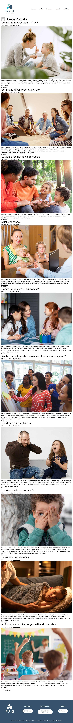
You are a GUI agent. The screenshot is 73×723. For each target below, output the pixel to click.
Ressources (49, 8)
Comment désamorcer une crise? (20, 89)
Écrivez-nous (27, 711)
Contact (57, 8)
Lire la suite (8, 85)
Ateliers (41, 8)
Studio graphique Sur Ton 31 (54, 720)
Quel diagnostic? (11, 221)
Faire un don (62, 711)
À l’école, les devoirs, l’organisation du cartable (28, 624)
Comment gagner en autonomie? (20, 288)
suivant (7, 690)
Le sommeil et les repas (15, 557)
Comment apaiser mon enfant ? (19, 22)
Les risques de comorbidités (18, 490)
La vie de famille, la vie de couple (20, 156)
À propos (34, 8)
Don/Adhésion (66, 8)
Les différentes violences (16, 423)
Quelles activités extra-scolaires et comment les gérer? (33, 356)
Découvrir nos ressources (45, 712)
